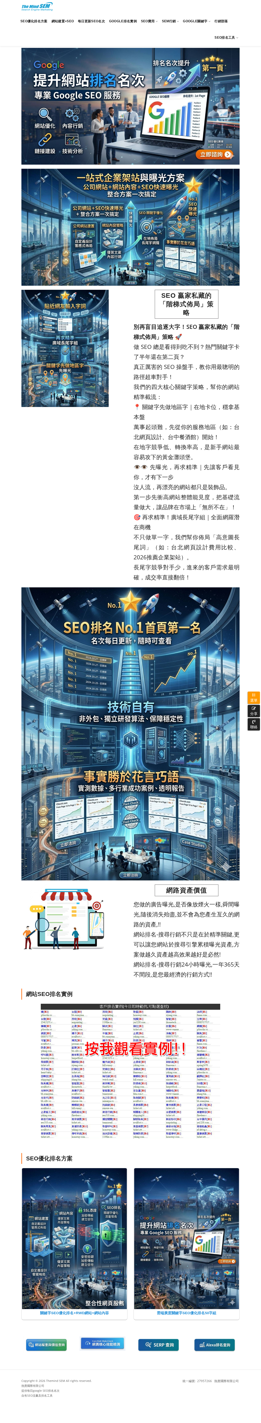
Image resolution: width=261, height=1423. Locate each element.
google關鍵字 (195, 21)
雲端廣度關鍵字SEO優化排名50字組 (186, 1313)
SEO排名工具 (225, 37)
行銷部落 (221, 21)
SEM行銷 (169, 21)
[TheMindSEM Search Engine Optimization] (37, 6)
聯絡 (254, 726)
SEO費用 (148, 21)
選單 (254, 700)
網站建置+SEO (63, 21)
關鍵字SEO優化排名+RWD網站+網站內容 (74, 1313)
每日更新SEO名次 (91, 21)
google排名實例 (123, 21)
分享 (254, 713)
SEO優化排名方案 (34, 21)
